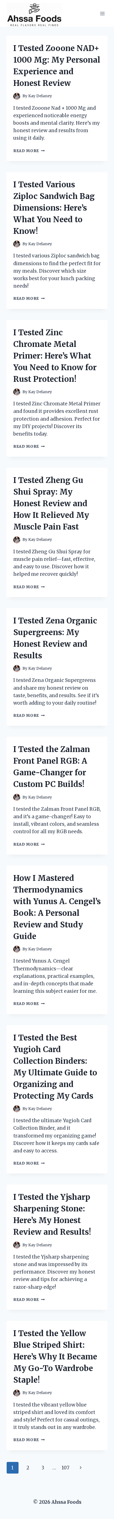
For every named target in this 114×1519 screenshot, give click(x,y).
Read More (29, 151)
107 (65, 1468)
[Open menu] (102, 13)
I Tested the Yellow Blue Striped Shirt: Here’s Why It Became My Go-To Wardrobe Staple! (55, 1356)
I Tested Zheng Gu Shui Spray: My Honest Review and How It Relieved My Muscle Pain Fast (51, 503)
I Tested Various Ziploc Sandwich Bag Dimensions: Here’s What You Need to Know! (54, 208)
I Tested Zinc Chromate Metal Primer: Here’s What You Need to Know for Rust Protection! (55, 356)
